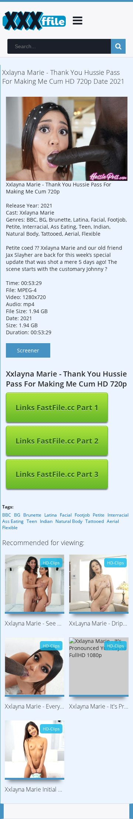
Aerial (113, 521)
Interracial (118, 515)
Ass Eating (13, 521)
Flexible (10, 527)
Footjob (82, 515)
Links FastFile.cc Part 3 (57, 474)
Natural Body (68, 521)
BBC (6, 515)
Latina (50, 515)
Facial (66, 515)
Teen (32, 521)
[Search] (118, 46)
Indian (46, 521)
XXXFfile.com (33, 20)
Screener (28, 350)
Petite (99, 515)
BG (17, 515)
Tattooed (94, 521)
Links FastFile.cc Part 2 (57, 441)
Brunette (32, 515)
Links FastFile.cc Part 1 (57, 407)
